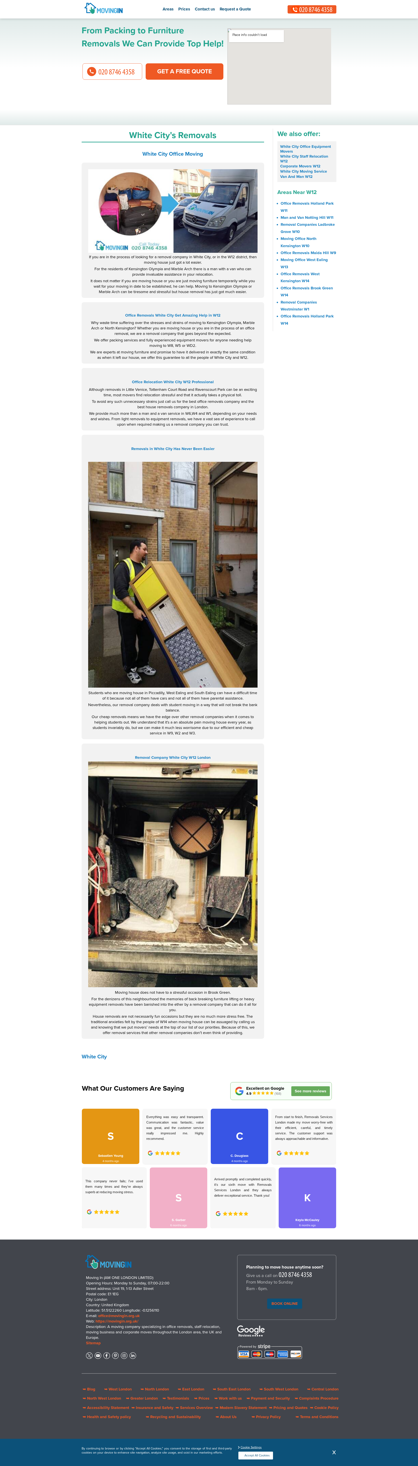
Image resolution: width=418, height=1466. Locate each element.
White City (94, 1056)
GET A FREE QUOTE (184, 71)
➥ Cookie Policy (324, 1407)
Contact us (205, 9)
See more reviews (310, 1091)
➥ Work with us (228, 1398)
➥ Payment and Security (268, 1398)
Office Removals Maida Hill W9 (308, 252)
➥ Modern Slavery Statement (241, 1407)
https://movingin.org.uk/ (117, 1321)
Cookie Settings (251, 1447)
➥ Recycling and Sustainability (173, 1416)
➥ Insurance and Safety (152, 1407)
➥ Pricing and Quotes (288, 1407)
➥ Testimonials (176, 1398)
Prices (184, 9)
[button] (88, 1163)
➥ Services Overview (194, 1407)
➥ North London (155, 1389)
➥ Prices (201, 1398)
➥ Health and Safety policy (107, 1416)
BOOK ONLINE (284, 1303)
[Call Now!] (295, 1275)
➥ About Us (226, 1416)
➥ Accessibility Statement (106, 1407)
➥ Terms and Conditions (317, 1416)
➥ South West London (279, 1389)
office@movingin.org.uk (119, 1315)
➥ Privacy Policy (266, 1416)
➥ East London (191, 1389)
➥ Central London (323, 1389)
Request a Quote (235, 9)
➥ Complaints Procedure (317, 1398)
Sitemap (93, 1343)
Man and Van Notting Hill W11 (307, 217)
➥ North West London (102, 1398)
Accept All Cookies (257, 1455)
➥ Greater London (142, 1398)
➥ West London (118, 1389)
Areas (168, 9)
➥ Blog (89, 1389)
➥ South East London (232, 1389)
